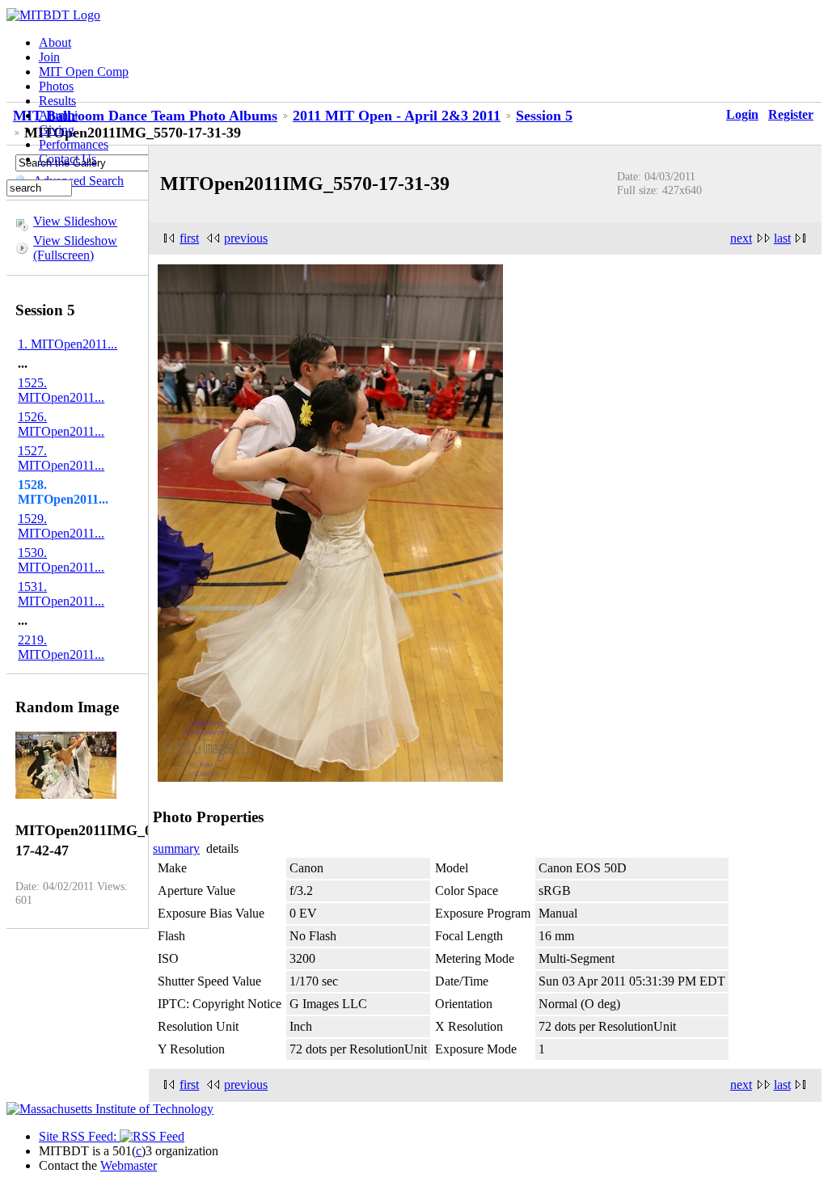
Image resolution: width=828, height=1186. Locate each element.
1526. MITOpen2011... (61, 424)
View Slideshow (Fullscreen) (75, 248)
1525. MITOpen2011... (61, 390)
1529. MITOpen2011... (61, 526)
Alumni (58, 115)
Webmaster (128, 1165)
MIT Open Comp (84, 71)
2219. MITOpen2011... (61, 647)
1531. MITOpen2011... (61, 594)
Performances (73, 144)
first (189, 238)
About (55, 42)
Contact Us (67, 159)
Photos (56, 86)
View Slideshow (75, 221)
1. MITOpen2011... (67, 344)
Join (49, 57)
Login (742, 114)
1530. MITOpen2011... (61, 560)
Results (57, 101)
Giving (56, 130)
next (741, 238)
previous (246, 238)
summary (176, 848)
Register (790, 114)
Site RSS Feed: (79, 1136)
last (782, 238)
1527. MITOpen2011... (61, 458)
